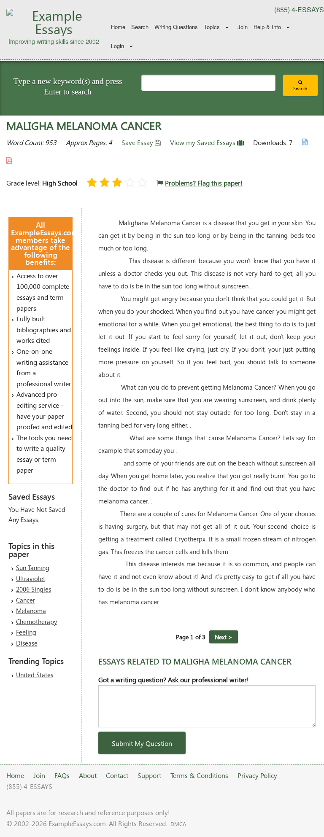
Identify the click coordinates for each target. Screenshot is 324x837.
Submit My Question (142, 743)
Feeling (26, 632)
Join (243, 27)
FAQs (62, 775)
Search (139, 27)
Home (118, 27)
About (88, 775)
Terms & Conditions (199, 775)
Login (117, 46)
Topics (212, 27)
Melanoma (31, 610)
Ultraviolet (30, 578)
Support (149, 775)
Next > (223, 637)
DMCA (178, 824)
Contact (117, 775)
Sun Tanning (32, 567)
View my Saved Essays (203, 142)
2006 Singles (33, 589)
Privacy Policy (257, 775)
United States (34, 674)
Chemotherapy (36, 621)
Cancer (25, 600)
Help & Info (267, 27)
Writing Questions (176, 27)
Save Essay (138, 142)
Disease (27, 643)
